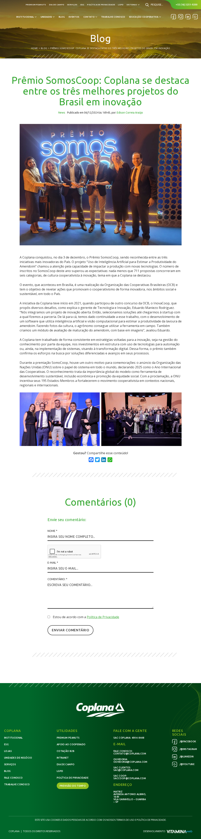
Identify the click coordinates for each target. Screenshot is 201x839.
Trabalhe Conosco (113, 17)
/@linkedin (186, 756)
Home (34, 48)
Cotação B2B (65, 751)
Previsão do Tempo (73, 785)
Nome (52, 530)
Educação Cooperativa (143, 17)
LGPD (120, 5)
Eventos (74, 17)
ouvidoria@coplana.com (130, 762)
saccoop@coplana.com (129, 778)
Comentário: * (57, 579)
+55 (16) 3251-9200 (186, 4)
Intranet (63, 757)
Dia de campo (56, 5)
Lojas (8, 751)
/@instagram (188, 749)
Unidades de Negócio (18, 757)
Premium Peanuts (36, 5)
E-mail (53, 562)
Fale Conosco (13, 777)
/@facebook (187, 741)
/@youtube (187, 764)
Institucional (13, 737)
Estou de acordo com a (86, 617)
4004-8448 (138, 737)
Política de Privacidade (101, 5)
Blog (62, 17)
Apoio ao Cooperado (71, 744)
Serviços (72, 5)
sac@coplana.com (125, 770)
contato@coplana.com (129, 753)
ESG (82, 5)
